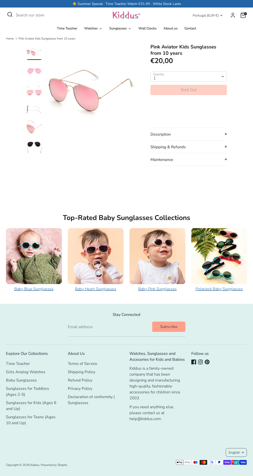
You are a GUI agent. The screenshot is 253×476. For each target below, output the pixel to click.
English (234, 452)
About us (170, 28)
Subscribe (168, 326)
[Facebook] (193, 362)
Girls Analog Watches (25, 372)
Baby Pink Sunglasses (157, 289)
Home (10, 39)
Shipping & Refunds (168, 147)
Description (160, 134)
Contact (190, 28)
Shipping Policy (81, 372)
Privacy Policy (80, 388)
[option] (92, 92)
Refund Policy (80, 380)
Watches (91, 28)
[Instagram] (200, 362)
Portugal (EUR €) (206, 15)
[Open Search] (10, 14)
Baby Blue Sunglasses (34, 289)
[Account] (233, 15)
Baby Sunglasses (21, 380)
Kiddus (34, 465)
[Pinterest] (207, 362)
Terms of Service (82, 363)
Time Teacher (67, 28)
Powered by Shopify (54, 465)
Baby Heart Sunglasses (95, 289)
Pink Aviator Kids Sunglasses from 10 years (47, 39)
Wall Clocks (147, 28)
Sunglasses (118, 28)
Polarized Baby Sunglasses (219, 289)
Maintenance (161, 159)
